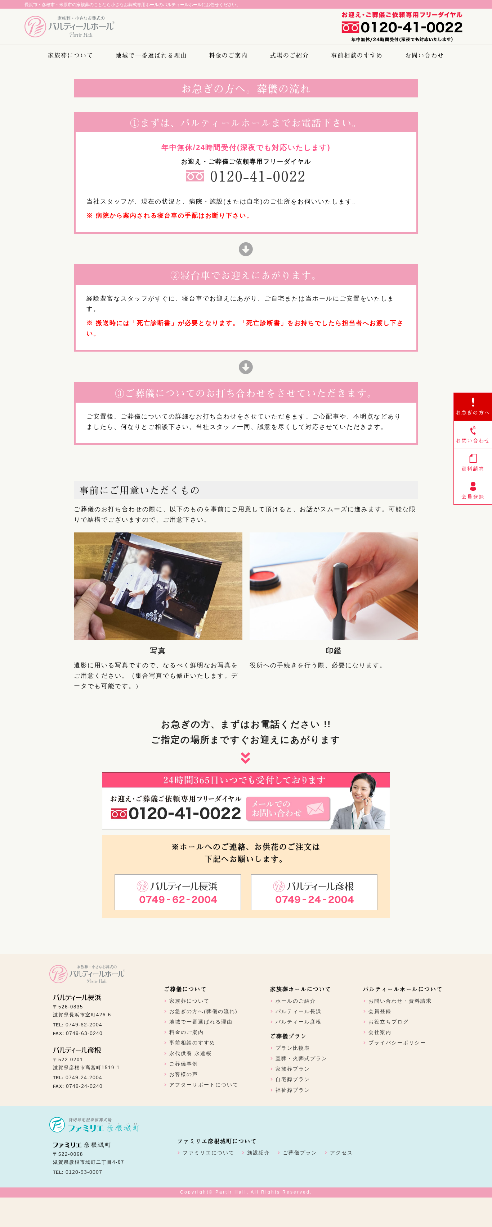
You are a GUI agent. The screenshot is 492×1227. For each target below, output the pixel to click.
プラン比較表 (293, 1048)
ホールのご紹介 (296, 1001)
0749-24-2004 (84, 1077)
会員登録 (380, 1011)
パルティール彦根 (299, 1022)
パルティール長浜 (299, 1011)
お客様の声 (183, 1074)
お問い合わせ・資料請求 (400, 1001)
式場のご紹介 (289, 55)
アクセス (341, 1152)
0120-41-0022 (258, 175)
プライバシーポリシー (397, 1042)
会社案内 (380, 1032)
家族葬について (70, 55)
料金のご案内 (228, 55)
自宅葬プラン (293, 1079)
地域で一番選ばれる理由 (151, 55)
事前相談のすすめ (357, 55)
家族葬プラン (293, 1069)
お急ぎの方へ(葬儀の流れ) (203, 1011)
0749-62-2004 (84, 1024)
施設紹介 (258, 1152)
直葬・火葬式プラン (301, 1058)
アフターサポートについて (203, 1085)
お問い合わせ (424, 55)
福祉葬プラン (293, 1090)
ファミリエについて (208, 1152)
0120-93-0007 (84, 1172)
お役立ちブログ (388, 1022)
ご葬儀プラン (300, 1152)
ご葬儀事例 (183, 1064)
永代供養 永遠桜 (190, 1053)
